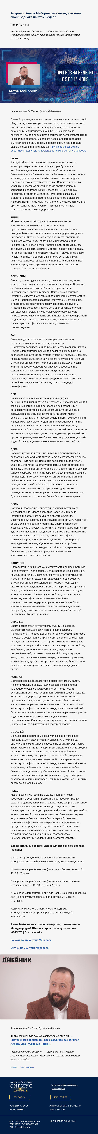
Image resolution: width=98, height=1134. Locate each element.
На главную (27, 1067)
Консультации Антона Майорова (31, 940)
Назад (14, 1067)
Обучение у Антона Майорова (29, 947)
